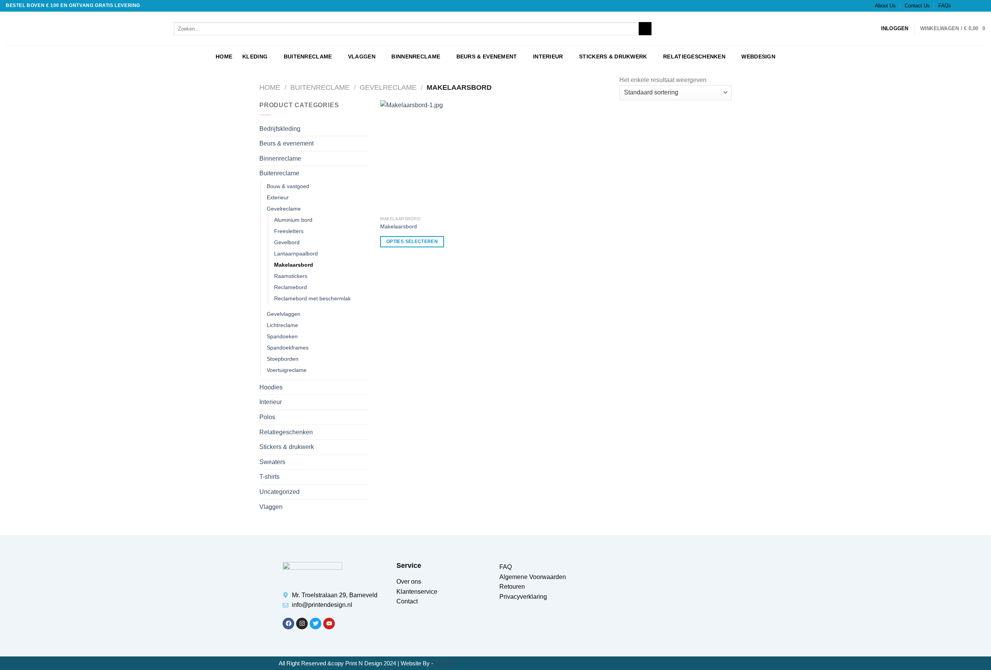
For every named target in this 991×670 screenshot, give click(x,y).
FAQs (944, 6)
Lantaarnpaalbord (296, 253)
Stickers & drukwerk (613, 56)
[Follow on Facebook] (959, 6)
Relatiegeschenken (694, 56)
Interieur (548, 56)
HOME (224, 56)
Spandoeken (282, 336)
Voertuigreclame (287, 370)
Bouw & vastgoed (288, 186)
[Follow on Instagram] (966, 6)
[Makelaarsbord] (436, 156)
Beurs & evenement (486, 56)
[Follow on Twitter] (974, 6)
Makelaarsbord (293, 265)
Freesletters (288, 231)
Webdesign (758, 56)
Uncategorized (279, 491)
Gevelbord (287, 242)
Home (269, 87)
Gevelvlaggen (283, 314)
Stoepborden (282, 359)
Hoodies (271, 387)
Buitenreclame (308, 56)
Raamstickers (290, 276)
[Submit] (645, 28)
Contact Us (917, 6)
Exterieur (278, 197)
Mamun (444, 663)
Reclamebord (290, 287)
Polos (267, 417)
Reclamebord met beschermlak (312, 298)
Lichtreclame (282, 325)
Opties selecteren (412, 241)
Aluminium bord (293, 220)
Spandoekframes (288, 347)
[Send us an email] (981, 6)
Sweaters (272, 462)
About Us (885, 6)
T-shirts (269, 476)
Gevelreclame (388, 87)
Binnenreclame (415, 56)
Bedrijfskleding (279, 128)
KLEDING (254, 56)
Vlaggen (361, 56)
